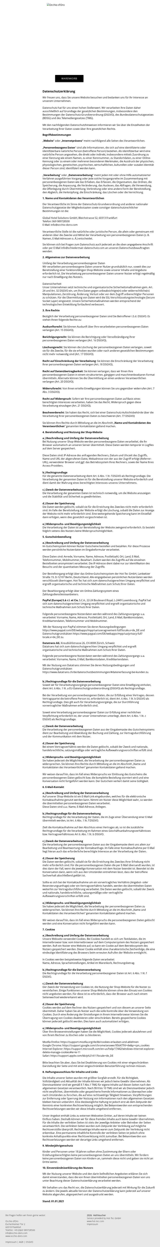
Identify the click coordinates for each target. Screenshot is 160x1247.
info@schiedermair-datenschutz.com (83, 248)
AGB (21, 1241)
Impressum (11, 1241)
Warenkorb (69, 78)
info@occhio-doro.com (16, 1233)
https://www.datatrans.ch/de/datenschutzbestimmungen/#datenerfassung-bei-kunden (93, 672)
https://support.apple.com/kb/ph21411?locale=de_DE (81, 1055)
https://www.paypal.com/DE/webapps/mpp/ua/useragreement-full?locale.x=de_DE (90, 630)
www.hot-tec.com (95, 1221)
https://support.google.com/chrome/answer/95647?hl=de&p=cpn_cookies (106, 1045)
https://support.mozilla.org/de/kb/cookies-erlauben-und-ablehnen (99, 1042)
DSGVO (29, 1241)
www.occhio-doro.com (16, 1236)
